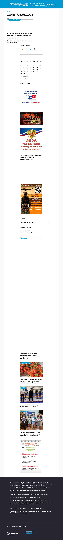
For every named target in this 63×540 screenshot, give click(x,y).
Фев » (26, 79)
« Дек (22, 79)
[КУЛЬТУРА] (31, 429)
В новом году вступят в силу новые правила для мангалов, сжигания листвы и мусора (19, 35)
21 (37, 69)
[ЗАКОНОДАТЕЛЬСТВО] (20, 30)
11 (27, 67)
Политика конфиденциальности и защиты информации (26, 508)
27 (34, 71)
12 (30, 67)
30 (21, 73)
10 (24, 67)
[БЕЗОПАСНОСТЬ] (31, 376)
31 (24, 73)
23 (21, 71)
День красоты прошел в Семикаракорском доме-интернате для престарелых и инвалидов (30, 356)
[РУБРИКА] (31, 350)
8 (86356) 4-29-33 (38, 3)
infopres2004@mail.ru (38, 5)
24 (24, 71)
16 (20, 69)
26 (31, 71)
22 (40, 69)
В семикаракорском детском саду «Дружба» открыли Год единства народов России (30, 434)
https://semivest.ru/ (32, 503)
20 (34, 69)
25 (27, 71)
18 (27, 69)
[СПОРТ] (31, 402)
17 (24, 69)
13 (33, 67)
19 (30, 69)
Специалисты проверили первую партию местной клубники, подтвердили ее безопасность (31, 381)
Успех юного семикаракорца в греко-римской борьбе (30, 405)
